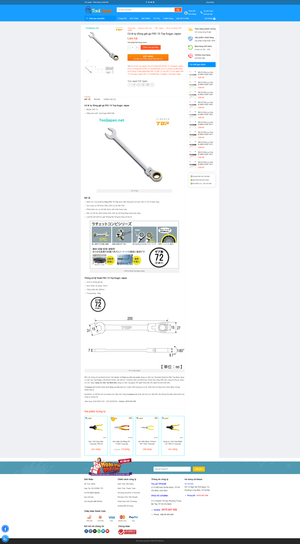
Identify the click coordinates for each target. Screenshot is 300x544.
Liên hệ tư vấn (182, 18)
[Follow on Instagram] (149, 2)
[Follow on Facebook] (146, 2)
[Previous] (88, 45)
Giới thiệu (134, 18)
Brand (97, 99)
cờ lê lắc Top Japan (139, 66)
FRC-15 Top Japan (173, 71)
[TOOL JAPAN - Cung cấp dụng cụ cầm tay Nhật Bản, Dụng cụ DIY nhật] (98, 10)
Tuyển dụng (168, 18)
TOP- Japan (158, 28)
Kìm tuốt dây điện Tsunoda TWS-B (96, 442)
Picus (177, 380)
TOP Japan (142, 81)
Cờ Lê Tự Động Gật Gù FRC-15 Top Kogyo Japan (165, 66)
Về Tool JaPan (89, 484)
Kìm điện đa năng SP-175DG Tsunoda (122, 442)
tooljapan (163, 74)
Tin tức (156, 18)
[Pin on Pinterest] (143, 85)
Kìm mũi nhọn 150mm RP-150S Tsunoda (147, 442)
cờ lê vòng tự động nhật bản (139, 71)
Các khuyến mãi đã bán (93, 501)
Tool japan (132, 81)
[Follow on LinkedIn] (103, 531)
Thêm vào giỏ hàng (150, 47)
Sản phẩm (145, 18)
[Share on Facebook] (130, 85)
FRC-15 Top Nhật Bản (151, 74)
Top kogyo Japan (174, 74)
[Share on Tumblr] (152, 85)
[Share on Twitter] (134, 85)
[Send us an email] (153, 2)
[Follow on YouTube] (107, 531)
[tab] (87, 99)
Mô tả (87, 99)
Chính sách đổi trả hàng (127, 501)
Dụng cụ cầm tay (145, 28)
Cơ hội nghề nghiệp (92, 493)
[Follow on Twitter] (151, 2)
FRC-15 (153, 71)
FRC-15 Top (161, 71)
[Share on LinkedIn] (148, 85)
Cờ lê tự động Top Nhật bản (171, 69)
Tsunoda (157, 377)
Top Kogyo (98, 380)
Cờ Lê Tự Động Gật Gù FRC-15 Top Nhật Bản (144, 69)
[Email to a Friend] (139, 85)
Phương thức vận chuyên (128, 497)
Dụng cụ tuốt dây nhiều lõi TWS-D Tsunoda (172, 442)
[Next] (120, 45)
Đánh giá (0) (110, 99)
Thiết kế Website (157, 541)
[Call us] (99, 531)
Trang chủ (122, 18)
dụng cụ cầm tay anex (171, 377)
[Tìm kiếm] (178, 9)
